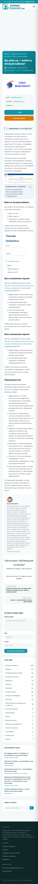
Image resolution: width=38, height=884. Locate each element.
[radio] (12, 572)
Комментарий (9, 617)
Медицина (9, 680)
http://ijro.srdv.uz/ (16, 97)
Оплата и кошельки (12, 728)
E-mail (7, 641)
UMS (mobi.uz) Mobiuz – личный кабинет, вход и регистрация (18, 762)
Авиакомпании (10, 713)
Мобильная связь (11, 720)
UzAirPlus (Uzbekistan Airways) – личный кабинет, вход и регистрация (16, 790)
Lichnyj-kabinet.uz (12, 880)
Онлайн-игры (10, 735)
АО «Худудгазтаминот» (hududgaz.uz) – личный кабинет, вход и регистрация (16, 754)
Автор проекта (7, 871)
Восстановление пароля (15, 192)
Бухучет (8, 739)
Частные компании (12, 709)
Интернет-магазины (12, 677)
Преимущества (12, 196)
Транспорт (9, 688)
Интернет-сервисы (12, 665)
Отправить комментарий (15, 651)
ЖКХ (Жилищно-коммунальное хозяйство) (16, 704)
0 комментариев (28, 70)
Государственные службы (19, 54)
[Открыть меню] (34, 6)
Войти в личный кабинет (15, 189)
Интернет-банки (11, 692)
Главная (6, 54)
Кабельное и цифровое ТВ (14, 724)
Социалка (9, 699)
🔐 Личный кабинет (19, 118)
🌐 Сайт (19, 112)
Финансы (8, 684)
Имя (6, 633)
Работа (8, 716)
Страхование (10, 731)
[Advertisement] (19, 32)
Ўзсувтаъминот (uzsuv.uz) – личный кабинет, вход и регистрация (18, 770)
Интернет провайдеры (13, 695)
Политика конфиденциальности (12, 868)
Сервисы (8, 669)
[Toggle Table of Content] (29, 187)
